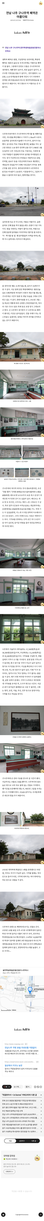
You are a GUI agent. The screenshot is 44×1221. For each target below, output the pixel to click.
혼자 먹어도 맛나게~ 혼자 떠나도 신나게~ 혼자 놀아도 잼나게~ (17, 1165)
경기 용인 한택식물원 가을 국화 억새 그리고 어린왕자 (21, 1107)
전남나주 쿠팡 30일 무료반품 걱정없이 (20, 1047)
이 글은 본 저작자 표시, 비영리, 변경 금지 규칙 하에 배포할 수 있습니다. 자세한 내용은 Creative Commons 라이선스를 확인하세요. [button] (38, 1087)
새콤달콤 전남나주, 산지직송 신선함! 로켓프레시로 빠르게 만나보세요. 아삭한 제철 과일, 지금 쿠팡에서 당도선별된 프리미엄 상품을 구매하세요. (22, 1052)
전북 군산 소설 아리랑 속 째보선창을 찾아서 (17, 1104)
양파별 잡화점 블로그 (3, 1215)
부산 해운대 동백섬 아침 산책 (12, 1111)
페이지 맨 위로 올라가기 (41, 1215)
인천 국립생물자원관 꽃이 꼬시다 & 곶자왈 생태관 (19, 1125)
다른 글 (34, 1141)
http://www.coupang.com (14, 1044)
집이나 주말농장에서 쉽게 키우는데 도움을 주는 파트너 (21, 1070)
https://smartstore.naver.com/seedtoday (19, 1062)
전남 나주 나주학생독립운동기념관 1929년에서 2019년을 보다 (22, 1114)
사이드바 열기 (3, 3)
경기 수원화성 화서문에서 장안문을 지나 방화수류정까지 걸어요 (22, 1131)
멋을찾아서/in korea (28, 20)
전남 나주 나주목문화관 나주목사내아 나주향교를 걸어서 (22, 1118)
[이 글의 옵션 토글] (10, 1087)
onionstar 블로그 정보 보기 (41, 3)
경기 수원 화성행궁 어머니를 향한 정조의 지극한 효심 (21, 1128)
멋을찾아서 (7, 1095)
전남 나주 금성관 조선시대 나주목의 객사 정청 (18, 1121)
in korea (17, 1095)
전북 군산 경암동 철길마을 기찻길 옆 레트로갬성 (19, 1100)
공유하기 (22, 1141)
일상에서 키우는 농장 (13, 1065)
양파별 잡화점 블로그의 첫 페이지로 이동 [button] (22, 3)
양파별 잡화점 (9, 1156)
